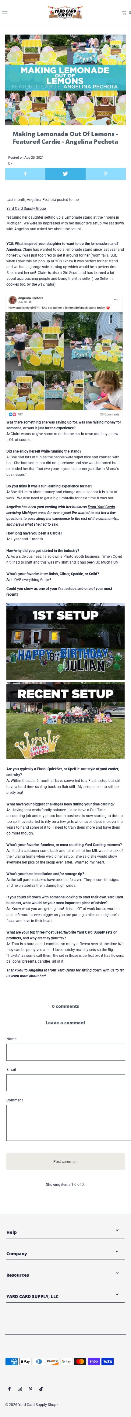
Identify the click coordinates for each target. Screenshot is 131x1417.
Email (11, 1069)
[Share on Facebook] (25, 174)
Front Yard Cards (101, 507)
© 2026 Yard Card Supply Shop (30, 1405)
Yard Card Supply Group (26, 208)
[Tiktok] (41, 1390)
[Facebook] (9, 1390)
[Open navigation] (14, 12)
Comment (14, 1100)
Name (11, 1039)
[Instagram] (20, 1390)
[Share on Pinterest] (106, 174)
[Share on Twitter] (65, 174)
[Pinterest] (30, 1390)
